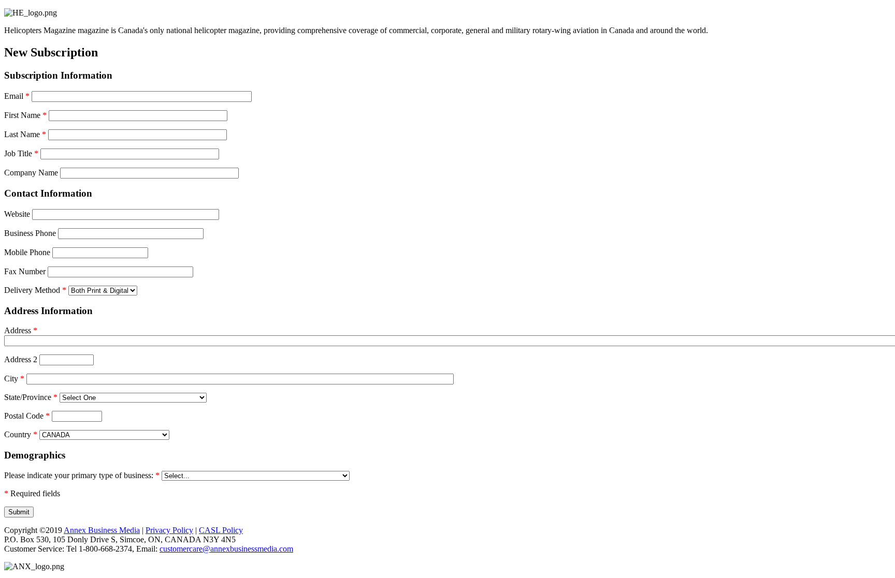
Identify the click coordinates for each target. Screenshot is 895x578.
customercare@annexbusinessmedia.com (226, 548)
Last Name (25, 134)
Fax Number (25, 271)
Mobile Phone (27, 252)
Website (17, 214)
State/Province (30, 397)
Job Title (21, 153)
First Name (25, 115)
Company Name (31, 172)
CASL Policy (221, 530)
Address (20, 330)
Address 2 (20, 359)
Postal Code (27, 415)
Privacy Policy (169, 530)
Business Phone (30, 233)
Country (20, 434)
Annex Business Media (102, 530)
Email (17, 96)
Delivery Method (35, 290)
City (14, 378)
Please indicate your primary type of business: (82, 475)
